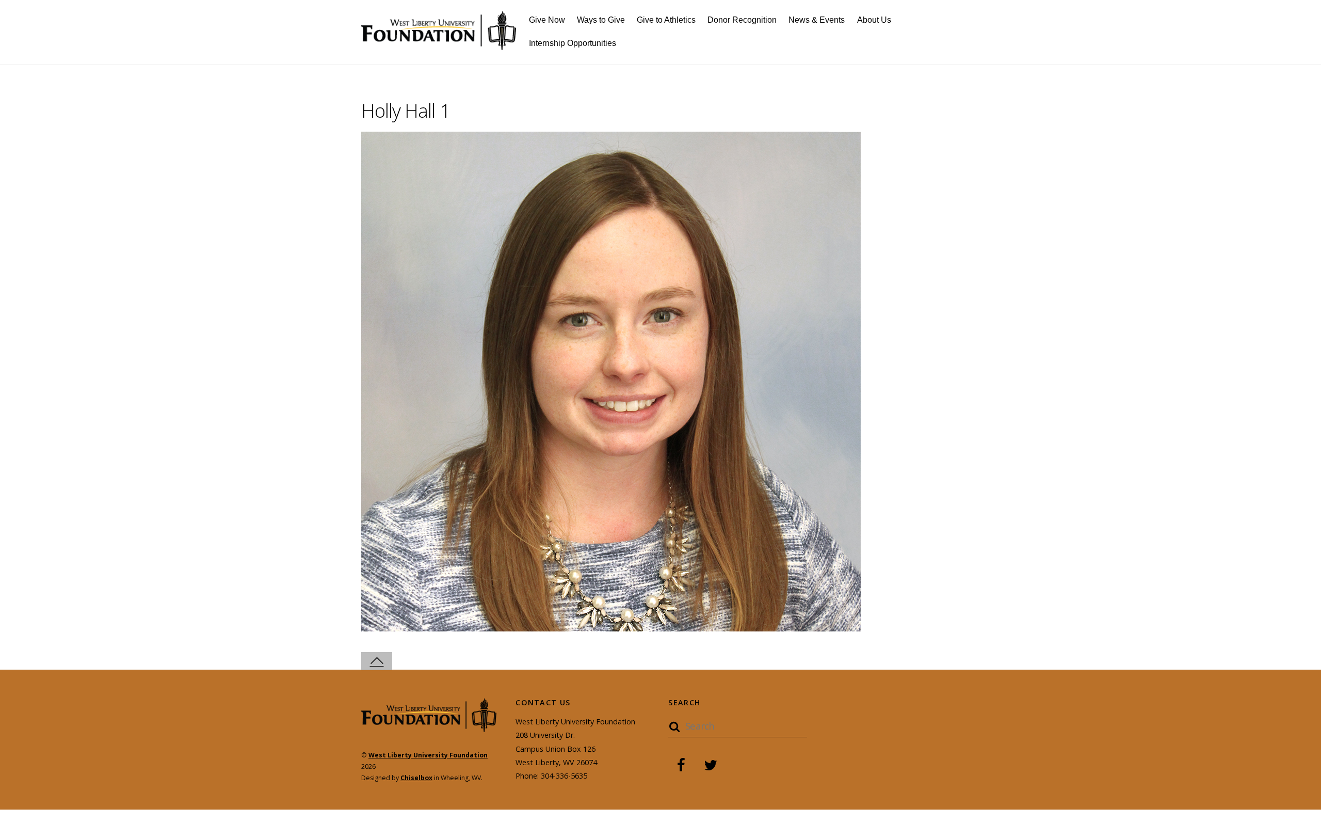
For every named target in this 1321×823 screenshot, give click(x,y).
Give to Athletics (666, 19)
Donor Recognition (742, 19)
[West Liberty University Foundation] (438, 44)
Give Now (547, 19)
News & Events (816, 19)
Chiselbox (416, 777)
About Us (874, 19)
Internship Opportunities (572, 43)
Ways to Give (601, 19)
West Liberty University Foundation (428, 755)
